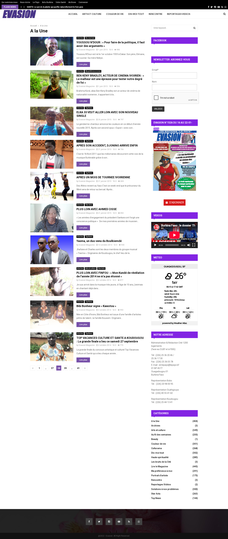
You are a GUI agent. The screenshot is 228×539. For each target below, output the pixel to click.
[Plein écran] (193, 245)
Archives (72, 2)
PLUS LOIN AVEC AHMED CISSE (96, 209)
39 (65, 368)
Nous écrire (25, 2)
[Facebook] (89, 521)
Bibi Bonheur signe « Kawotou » (96, 306)
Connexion (83, 2)
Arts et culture (90, 268)
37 (52, 368)
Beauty (154, 439)
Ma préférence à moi (93, 71)
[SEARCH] (194, 28)
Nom (154, 81)
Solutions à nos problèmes (165, 489)
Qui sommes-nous (10, 2)
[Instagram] (109, 521)
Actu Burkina (47, 2)
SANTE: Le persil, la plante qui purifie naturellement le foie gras (57, 7)
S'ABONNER (176, 202)
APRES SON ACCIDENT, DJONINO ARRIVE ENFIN (107, 145)
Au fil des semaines (161, 434)
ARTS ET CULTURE (91, 14)
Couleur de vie (158, 444)
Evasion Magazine (87, 50)
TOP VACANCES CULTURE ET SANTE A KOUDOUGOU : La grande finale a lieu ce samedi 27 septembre (110, 339)
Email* (155, 70)
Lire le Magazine (159, 466)
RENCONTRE (155, 14)
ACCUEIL (73, 14)
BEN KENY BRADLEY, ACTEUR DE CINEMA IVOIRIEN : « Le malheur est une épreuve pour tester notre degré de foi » (110, 79)
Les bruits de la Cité (161, 462)
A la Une (80, 38)
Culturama (156, 448)
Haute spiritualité (159, 457)
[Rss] (128, 521)
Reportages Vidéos (161, 484)
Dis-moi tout (89, 38)
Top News (88, 108)
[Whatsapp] (138, 521)
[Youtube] (119, 521)
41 (78, 368)
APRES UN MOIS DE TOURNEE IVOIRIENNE (103, 177)
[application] (174, 235)
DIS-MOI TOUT (136, 14)
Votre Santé (61, 2)
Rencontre (156, 480)
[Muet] (188, 245)
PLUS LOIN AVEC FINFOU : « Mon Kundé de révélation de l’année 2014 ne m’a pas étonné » (110, 274)
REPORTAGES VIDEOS (178, 14)
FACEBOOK (160, 40)
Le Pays (36, 2)
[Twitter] (99, 521)
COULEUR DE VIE (115, 14)
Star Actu (88, 205)
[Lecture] (155, 245)
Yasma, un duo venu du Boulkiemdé (99, 241)
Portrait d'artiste (159, 475)
